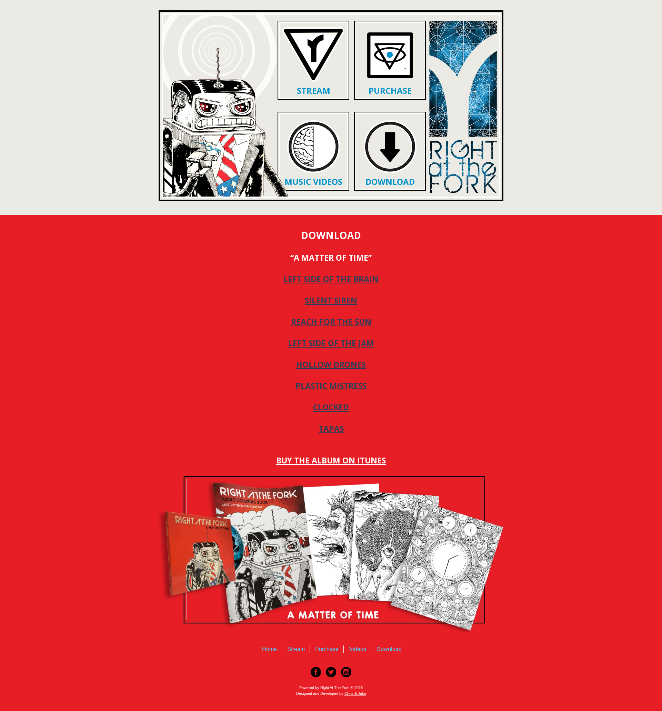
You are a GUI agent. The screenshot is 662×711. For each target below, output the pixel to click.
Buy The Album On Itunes (331, 460)
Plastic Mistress (331, 385)
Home (269, 649)
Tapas (331, 428)
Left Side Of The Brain (331, 278)
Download (389, 181)
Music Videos (313, 181)
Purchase (389, 90)
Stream (313, 90)
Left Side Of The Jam (331, 343)
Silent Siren (331, 300)
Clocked (331, 407)
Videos (357, 649)
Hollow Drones (331, 364)
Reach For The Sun (331, 321)
